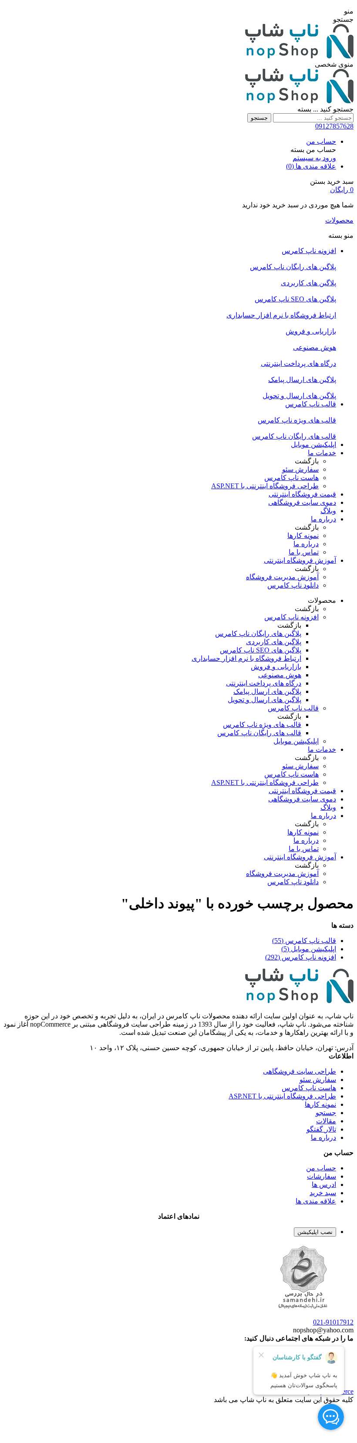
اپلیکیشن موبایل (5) (308, 949)
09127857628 (334, 126)
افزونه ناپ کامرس (291, 617)
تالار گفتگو (321, 1129)
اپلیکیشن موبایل (296, 741)
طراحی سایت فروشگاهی (299, 1071)
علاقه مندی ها (316, 1201)
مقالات (326, 1121)
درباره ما (323, 1137)
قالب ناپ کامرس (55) (304, 940)
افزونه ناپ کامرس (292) (300, 957)
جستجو (259, 118)
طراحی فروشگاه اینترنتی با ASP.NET (282, 1096)
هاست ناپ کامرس (309, 1088)
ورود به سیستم (314, 158)
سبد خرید (323, 1192)
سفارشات (321, 1176)
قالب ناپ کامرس (293, 708)
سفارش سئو (318, 1079)
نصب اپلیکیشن (315, 1232)
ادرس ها (324, 1184)
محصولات (339, 220)
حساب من (321, 141)
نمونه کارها (320, 1104)
